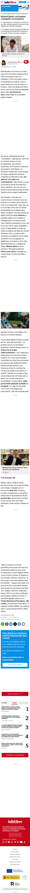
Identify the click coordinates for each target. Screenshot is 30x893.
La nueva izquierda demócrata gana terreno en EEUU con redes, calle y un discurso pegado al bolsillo (12, 726)
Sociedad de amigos (15, 857)
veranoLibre (6, 6)
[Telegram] (15, 842)
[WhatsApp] (3, 842)
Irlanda (15, 617)
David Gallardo (5, 711)
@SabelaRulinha (13, 64)
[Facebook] (6, 842)
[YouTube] (21, 842)
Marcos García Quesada (8, 738)
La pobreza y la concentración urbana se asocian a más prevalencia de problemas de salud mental (12, 735)
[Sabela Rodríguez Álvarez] (3, 62)
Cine (10, 617)
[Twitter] (12, 842)
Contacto (15, 849)
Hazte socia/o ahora (15, 665)
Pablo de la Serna (6, 729)
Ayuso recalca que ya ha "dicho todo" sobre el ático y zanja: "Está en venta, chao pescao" (12, 745)
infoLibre (4, 748)
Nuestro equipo (15, 851)
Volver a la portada (15, 755)
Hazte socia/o (15, 835)
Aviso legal (15, 859)
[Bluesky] (9, 842)
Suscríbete (22, 2)
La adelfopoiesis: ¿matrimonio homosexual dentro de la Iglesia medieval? (11, 717)
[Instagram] (18, 842)
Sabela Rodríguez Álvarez (15, 62)
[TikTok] (25, 842)
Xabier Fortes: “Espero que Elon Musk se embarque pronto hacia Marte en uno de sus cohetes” (11, 708)
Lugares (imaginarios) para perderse (10, 619)
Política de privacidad (15, 862)
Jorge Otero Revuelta (7, 720)
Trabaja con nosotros (15, 854)
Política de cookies (15, 864)
